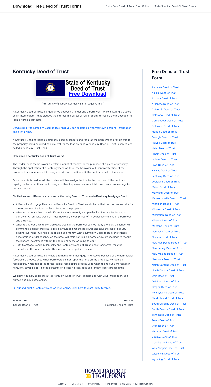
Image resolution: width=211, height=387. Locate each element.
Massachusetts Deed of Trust (169, 198)
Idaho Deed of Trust (163, 148)
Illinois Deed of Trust (164, 153)
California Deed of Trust (166, 109)
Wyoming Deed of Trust (166, 359)
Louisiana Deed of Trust (166, 181)
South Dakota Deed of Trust (168, 309)
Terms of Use (110, 384)
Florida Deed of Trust (164, 131)
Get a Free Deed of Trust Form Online (127, 6)
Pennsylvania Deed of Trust (168, 292)
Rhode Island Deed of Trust (168, 298)
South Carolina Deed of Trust (169, 303)
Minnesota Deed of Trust (166, 209)
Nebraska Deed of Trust (166, 231)
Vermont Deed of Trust (165, 331)
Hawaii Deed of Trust (164, 142)
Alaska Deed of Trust (164, 92)
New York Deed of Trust (166, 259)
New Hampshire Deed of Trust (169, 242)
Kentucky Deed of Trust (165, 176)
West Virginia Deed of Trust (168, 348)
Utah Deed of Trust (163, 325)
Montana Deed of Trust (165, 225)
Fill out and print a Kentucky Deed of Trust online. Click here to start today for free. (62, 287)
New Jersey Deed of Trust (167, 248)
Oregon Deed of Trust (164, 287)
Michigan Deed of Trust (165, 203)
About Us (63, 384)
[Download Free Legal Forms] (105, 373)
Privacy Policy (93, 384)
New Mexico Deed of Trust (167, 253)
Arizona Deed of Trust (165, 98)
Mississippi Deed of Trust (166, 214)
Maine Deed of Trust (164, 187)
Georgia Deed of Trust (165, 137)
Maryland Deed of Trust (165, 192)
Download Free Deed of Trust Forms (47, 6)
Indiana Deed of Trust (164, 159)
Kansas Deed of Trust (164, 170)
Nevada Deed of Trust (165, 237)
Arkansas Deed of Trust (165, 103)
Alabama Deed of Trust (165, 87)
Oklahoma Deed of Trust (166, 281)
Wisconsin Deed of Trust (166, 353)
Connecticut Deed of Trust (167, 120)
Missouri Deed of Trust (165, 220)
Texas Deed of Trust (163, 320)
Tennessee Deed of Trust (166, 314)
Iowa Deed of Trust (163, 164)
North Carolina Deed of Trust (169, 264)
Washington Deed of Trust (167, 342)
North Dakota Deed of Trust (168, 270)
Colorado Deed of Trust (166, 115)
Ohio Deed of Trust (163, 275)
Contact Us (77, 384)
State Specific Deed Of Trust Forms (175, 6)
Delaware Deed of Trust (166, 126)
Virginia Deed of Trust (164, 336)
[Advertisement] (105, 35)
